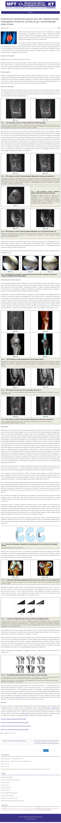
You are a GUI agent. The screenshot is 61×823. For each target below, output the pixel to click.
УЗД (51, 810)
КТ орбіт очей (25, 808)
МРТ (11, 733)
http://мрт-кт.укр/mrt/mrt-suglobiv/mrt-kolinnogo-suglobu (15, 729)
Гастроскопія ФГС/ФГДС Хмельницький (10, 779)
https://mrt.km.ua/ (5, 766)
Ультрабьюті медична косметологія (9, 798)
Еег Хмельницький (5, 782)
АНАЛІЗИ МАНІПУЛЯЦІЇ (6, 777)
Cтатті (3, 733)
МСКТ (14, 733)
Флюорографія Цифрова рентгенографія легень (12, 800)
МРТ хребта (32, 810)
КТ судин (34, 808)
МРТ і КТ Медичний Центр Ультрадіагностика (30, 816)
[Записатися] (30, 8)
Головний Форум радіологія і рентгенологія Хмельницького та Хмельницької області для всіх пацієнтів (25, 769)
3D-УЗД (2, 808)
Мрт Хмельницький (5, 790)
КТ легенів (17, 808)
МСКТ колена (55, 707)
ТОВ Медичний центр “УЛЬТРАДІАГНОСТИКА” (12, 758)
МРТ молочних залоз (9, 810)
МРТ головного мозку (45, 808)
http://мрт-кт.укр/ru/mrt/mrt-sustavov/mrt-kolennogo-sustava (16, 726)
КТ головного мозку (10, 808)
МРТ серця (27, 810)
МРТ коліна (47, 707)
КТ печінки (30, 808)
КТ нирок (21, 808)
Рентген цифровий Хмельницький (9, 792)
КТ (8, 733)
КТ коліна (18, 697)
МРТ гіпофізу (53, 808)
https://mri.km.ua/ (5, 763)
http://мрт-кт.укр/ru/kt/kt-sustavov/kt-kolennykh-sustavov (15, 722)
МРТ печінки (21, 810)
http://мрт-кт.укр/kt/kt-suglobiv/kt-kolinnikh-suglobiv (13, 719)
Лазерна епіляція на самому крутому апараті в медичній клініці (16, 761)
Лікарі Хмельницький (6, 787)
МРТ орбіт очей (16, 810)
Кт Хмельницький (5, 785)
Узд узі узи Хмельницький (7, 795)
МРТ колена (25, 713)
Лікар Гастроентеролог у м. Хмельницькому (14, 740)
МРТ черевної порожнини (40, 810)
